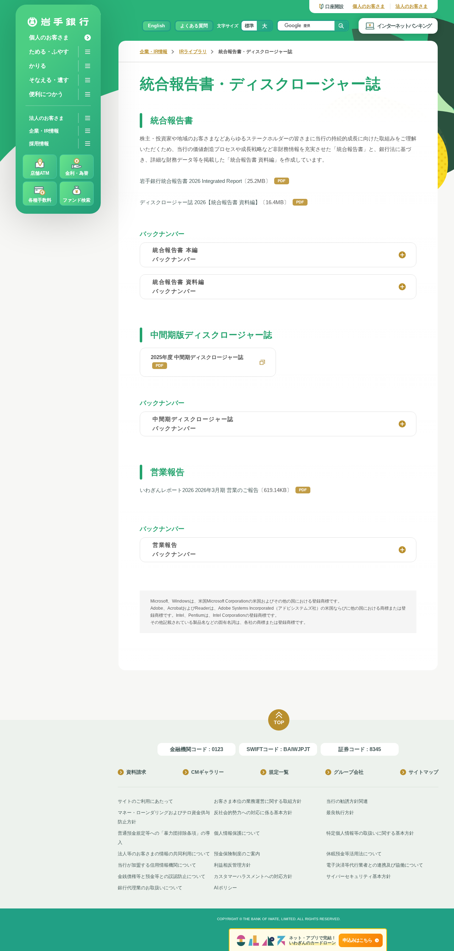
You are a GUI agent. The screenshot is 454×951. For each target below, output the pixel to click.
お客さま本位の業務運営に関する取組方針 (257, 801)
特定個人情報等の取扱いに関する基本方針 (370, 833)
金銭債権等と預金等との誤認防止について (161, 876)
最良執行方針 (340, 812)
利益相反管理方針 (232, 865)
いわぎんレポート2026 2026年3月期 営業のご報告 (199, 490)
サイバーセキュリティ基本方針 (358, 876)
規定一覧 (279, 772)
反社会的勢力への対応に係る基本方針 (253, 812)
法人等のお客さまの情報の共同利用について (164, 853)
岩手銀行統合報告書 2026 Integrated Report (191, 181)
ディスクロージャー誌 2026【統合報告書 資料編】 (200, 202)
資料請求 (136, 772)
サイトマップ (423, 772)
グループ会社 (349, 772)
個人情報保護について (237, 833)
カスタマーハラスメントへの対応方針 (253, 876)
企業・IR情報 (153, 51)
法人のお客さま (411, 6)
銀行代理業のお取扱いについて (150, 887)
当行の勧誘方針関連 (347, 801)
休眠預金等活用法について (354, 853)
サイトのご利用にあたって (145, 801)
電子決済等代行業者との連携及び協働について (374, 865)
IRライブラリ (193, 51)
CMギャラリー (207, 772)
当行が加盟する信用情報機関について (157, 865)
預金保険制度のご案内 (237, 853)
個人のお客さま (369, 6)
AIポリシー (225, 887)
